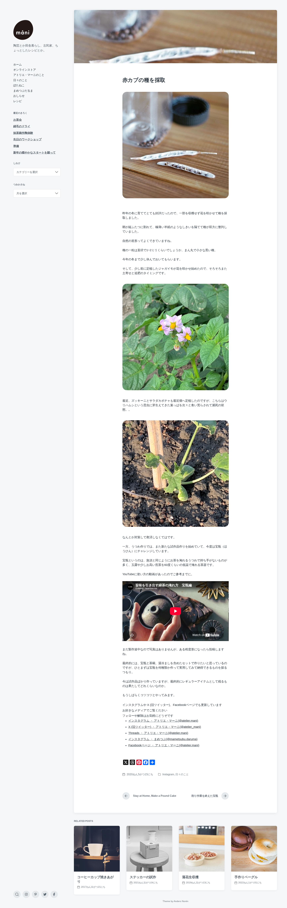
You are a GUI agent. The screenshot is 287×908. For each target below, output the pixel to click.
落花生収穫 (190, 877)
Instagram (168, 774)
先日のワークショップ (27, 139)
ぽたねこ (19, 85)
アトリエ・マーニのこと (28, 75)
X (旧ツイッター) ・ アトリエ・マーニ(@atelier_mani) (164, 727)
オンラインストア (24, 69)
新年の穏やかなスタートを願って (34, 152)
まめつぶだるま (23, 90)
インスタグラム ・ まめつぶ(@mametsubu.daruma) (162, 739)
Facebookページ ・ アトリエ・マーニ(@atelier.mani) (163, 745)
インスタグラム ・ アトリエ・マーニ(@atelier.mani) (163, 720)
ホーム (17, 64)
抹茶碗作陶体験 (23, 133)
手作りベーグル (246, 877)
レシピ (17, 101)
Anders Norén (181, 901)
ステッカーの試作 (143, 877)
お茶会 (17, 119)
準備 (16, 146)
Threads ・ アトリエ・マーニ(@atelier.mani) (158, 733)
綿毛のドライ (21, 126)
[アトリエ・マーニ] (23, 30)
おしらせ (19, 95)
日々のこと (20, 80)
